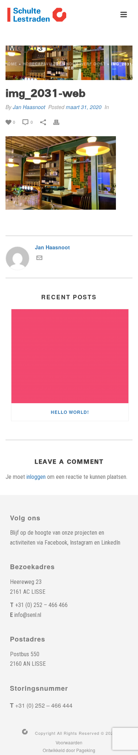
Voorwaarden (69, 742)
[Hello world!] (69, 356)
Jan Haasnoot (29, 107)
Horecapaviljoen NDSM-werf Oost (64, 63)
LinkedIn (110, 542)
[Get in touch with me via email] (39, 258)
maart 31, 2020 (84, 107)
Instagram (81, 542)
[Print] (60, 121)
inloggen (36, 476)
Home (11, 63)
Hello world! (70, 412)
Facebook (56, 542)
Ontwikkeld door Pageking (69, 750)
